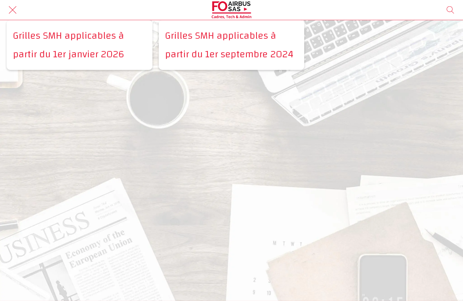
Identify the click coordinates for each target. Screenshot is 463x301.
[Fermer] (12, 10)
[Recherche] (450, 10)
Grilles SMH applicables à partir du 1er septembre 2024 (229, 45)
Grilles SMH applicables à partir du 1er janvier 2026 (68, 45)
